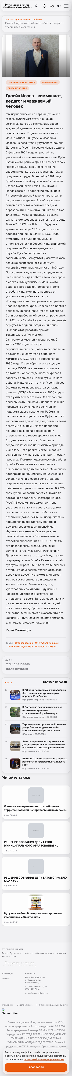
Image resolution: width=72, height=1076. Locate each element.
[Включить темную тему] (44, 6)
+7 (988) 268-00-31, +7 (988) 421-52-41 (36, 987)
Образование (50, 82)
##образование (24, 642)
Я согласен (36, 1067)
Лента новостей (17, 88)
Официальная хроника (21, 82)
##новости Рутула (45, 646)
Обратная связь (25, 1005)
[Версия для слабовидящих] (52, 6)
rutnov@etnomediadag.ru (36, 993)
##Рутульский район (46, 642)
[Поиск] (36, 6)
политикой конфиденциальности (44, 1059)
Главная (5, 978)
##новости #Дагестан (20, 646)
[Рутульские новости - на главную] (17, 6)
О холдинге (7, 1005)
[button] (66, 6)
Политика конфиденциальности (52, 1005)
